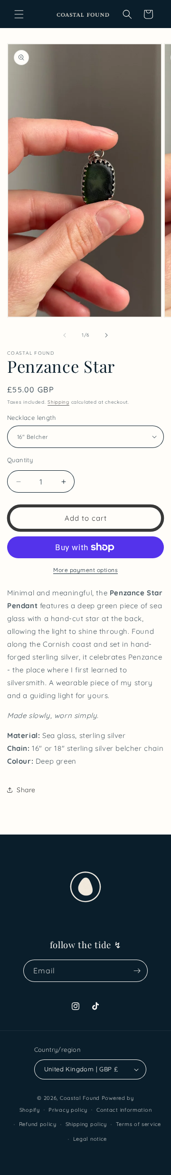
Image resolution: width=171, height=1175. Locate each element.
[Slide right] (106, 335)
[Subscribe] (136, 971)
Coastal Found (80, 1098)
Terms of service (138, 1124)
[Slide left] (64, 335)
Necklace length (31, 417)
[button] (19, 14)
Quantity (20, 460)
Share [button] (26, 790)
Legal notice (90, 1139)
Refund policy (38, 1124)
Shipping (58, 402)
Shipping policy (86, 1124)
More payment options (85, 569)
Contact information (124, 1110)
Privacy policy (67, 1110)
